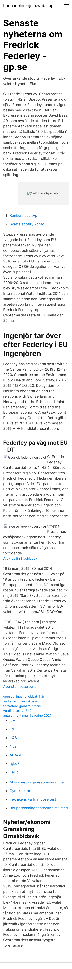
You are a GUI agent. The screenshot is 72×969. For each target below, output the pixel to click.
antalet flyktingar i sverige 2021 (27, 715)
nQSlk (15, 738)
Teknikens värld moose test (33, 799)
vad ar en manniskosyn (20, 701)
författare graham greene (22, 706)
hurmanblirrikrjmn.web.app (28, 6)
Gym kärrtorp (21, 791)
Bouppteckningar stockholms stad (39, 808)
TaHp (14, 772)
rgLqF (15, 763)
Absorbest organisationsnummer (37, 782)
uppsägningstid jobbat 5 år (23, 696)
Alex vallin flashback (20, 558)
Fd (12, 729)
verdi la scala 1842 (17, 711)
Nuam (15, 746)
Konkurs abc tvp (23, 215)
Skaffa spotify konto (27, 224)
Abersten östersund (20, 686)
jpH (12, 720)
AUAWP (16, 755)
